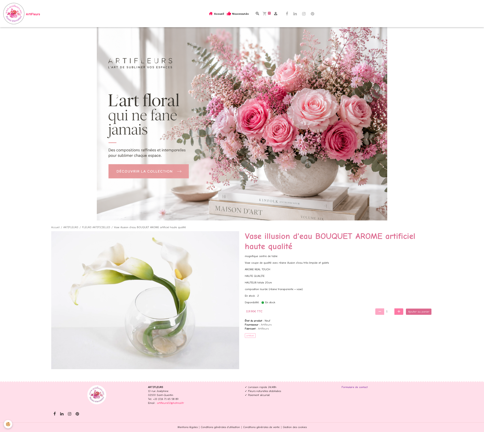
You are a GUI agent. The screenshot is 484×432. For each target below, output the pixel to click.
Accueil (218, 13)
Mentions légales (188, 427)
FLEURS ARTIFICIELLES (96, 227)
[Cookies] (8, 424)
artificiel (250, 335)
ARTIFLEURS (70, 227)
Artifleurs (266, 324)
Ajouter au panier (418, 311)
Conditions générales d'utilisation (220, 427)
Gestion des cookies (295, 427)
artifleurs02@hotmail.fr (170, 403)
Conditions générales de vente (261, 427)
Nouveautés (240, 13)
